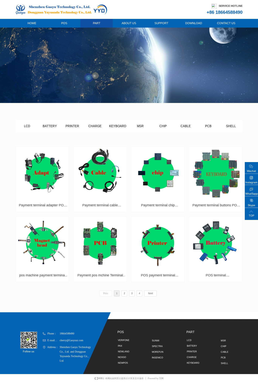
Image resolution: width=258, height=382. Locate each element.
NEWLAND (123, 351)
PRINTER (72, 126)
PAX (120, 346)
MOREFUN (157, 352)
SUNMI (155, 340)
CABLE (186, 126)
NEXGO (122, 357)
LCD (27, 126)
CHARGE (95, 126)
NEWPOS (123, 363)
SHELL (231, 126)
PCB (208, 126)
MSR (140, 126)
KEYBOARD (117, 126)
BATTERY (50, 126)
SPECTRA (157, 346)
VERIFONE (123, 340)
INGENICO (157, 357)
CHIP (163, 126)
